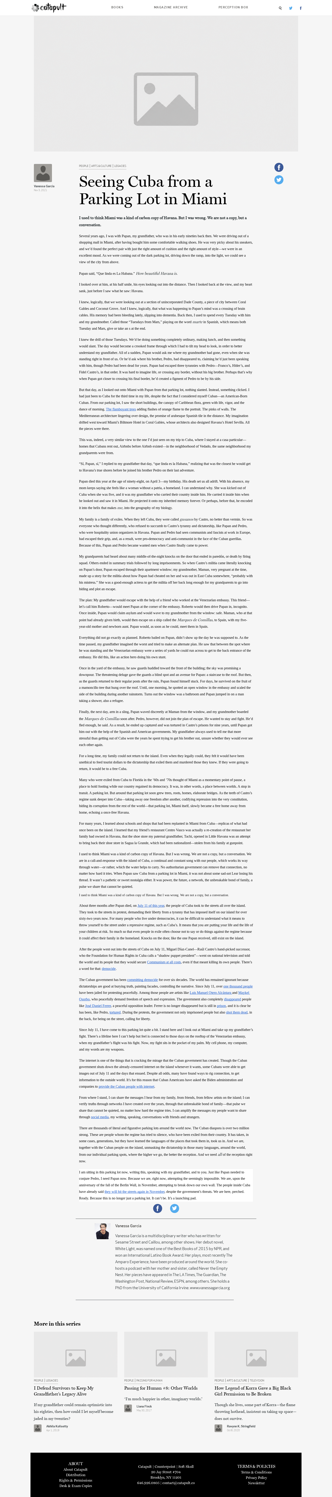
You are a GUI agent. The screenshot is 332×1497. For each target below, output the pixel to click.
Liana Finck (144, 1406)
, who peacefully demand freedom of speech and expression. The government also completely (157, 999)
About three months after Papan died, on (108, 905)
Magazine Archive (171, 7)
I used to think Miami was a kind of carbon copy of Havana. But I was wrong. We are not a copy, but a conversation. (154, 895)
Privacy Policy (256, 1478)
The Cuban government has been (103, 980)
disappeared (232, 999)
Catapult (145, 1466)
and (235, 993)
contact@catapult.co (178, 1483)
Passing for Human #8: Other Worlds (161, 1388)
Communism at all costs (164, 962)
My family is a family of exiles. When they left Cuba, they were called (129, 519)
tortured (115, 1012)
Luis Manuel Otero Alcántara (211, 993)
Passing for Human (149, 1380)
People (84, 166)
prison (221, 1006)
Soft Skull (186, 1466)
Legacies (120, 166)
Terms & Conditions (256, 1472)
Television (257, 1380)
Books (117, 7)
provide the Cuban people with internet (126, 1086)
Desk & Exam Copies (75, 1486)
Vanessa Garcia (44, 186)
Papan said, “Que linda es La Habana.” (107, 273)
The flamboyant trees (121, 409)
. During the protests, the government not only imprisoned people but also (173, 1012)
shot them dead (237, 1012)
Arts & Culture (101, 166)
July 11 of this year (151, 905)
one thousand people (238, 986)
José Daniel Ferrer (98, 1006)
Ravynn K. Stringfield (241, 1426)
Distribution (75, 1475)
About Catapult (75, 1469)
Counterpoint (165, 1466)
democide (109, 969)
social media (100, 1117)
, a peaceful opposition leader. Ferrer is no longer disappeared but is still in (164, 1006)
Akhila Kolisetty (57, 1426)
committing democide (142, 980)
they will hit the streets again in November (134, 1192)
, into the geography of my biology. (147, 508)
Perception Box (233, 7)
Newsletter (256, 1483)
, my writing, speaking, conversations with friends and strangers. (154, 1117)
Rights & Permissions (75, 1480)
